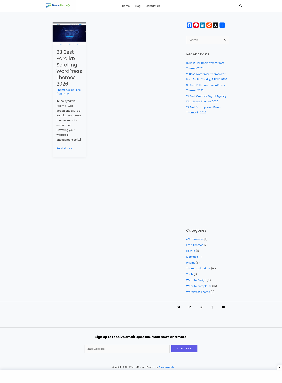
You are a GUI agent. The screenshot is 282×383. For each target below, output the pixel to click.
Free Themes (194, 245)
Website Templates (199, 286)
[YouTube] (223, 307)
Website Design (196, 280)
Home (126, 6)
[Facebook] (212, 307)
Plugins (190, 263)
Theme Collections (68, 90)
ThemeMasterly (166, 367)
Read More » (64, 148)
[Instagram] (201, 307)
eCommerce (194, 239)
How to (190, 251)
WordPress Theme (198, 292)
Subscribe (184, 348)
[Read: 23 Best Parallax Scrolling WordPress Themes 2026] (69, 33)
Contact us (153, 6)
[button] (240, 6)
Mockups (192, 257)
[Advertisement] (207, 171)
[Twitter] (178, 307)
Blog (138, 6)
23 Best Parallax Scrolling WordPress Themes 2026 (69, 68)
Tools (189, 274)
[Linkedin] (189, 307)
